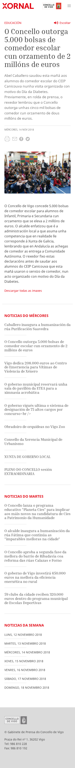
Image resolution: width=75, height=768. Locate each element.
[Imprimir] (7, 139)
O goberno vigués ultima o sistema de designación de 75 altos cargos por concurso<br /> (36, 409)
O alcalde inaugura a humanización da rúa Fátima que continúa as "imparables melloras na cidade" (37, 535)
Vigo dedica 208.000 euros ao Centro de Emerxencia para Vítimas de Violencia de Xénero (35, 367)
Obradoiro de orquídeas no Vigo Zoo (34, 426)
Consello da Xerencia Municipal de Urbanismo (33, 441)
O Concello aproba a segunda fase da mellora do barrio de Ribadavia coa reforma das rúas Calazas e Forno (35, 556)
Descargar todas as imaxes (23, 291)
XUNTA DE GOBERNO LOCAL (27, 456)
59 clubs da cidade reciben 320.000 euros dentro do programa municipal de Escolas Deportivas (36, 598)
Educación (12, 23)
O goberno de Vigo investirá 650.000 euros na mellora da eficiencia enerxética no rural (35, 577)
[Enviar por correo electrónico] (14, 139)
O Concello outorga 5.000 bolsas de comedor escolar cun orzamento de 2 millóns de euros (36, 345)
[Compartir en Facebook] (21, 139)
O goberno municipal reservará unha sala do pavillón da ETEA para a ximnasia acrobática (35, 388)
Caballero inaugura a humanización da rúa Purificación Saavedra (37, 326)
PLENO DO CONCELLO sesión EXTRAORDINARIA (28, 471)
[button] (69, 6)
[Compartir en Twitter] (28, 139)
